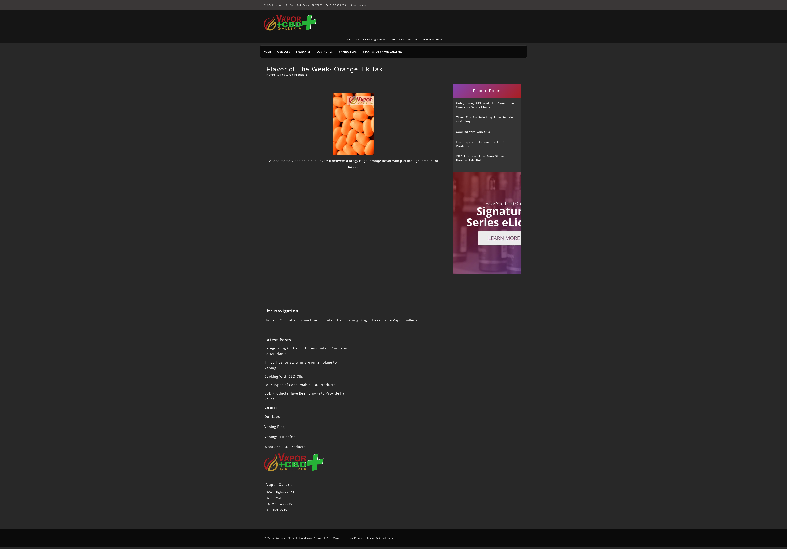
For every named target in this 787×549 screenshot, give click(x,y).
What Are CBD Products (284, 447)
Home (267, 51)
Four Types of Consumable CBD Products (480, 144)
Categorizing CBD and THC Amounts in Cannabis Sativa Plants (485, 105)
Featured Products (293, 74)
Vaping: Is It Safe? (279, 437)
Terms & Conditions (380, 538)
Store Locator (358, 4)
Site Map (333, 538)
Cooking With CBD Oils (473, 131)
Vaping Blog (348, 51)
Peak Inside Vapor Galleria (382, 51)
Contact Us (325, 51)
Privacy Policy (353, 538)
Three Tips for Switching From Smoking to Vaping (485, 119)
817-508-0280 (337, 4)
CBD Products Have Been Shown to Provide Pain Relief (482, 158)
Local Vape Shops (310, 538)
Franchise (303, 51)
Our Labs (283, 51)
